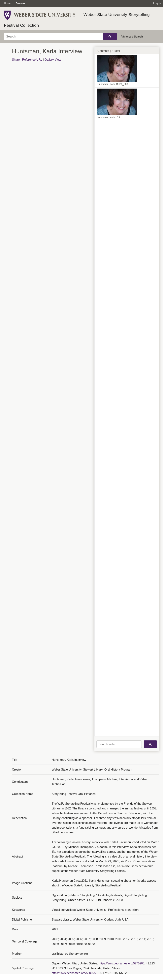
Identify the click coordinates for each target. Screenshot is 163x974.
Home (8, 3)
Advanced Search (132, 36)
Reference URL (32, 59)
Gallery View (53, 59)
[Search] (110, 36)
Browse (20, 3)
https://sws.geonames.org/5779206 (121, 963)
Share (16, 59)
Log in (157, 3)
